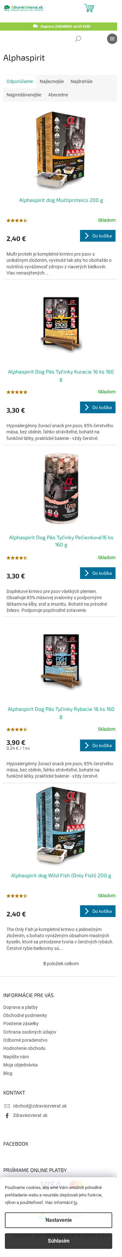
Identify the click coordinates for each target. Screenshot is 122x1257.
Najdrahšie (81, 81)
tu (75, 1202)
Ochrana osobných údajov (29, 1032)
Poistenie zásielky (21, 1023)
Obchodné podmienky (25, 1015)
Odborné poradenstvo (25, 1040)
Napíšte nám (16, 1056)
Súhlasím (59, 1241)
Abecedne (58, 94)
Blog (7, 1073)
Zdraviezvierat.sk (30, 1115)
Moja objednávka (20, 1064)
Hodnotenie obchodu (24, 1048)
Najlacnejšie (52, 81)
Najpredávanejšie (24, 94)
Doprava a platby (20, 1007)
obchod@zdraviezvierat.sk (40, 1106)
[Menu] (112, 38)
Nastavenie (59, 1220)
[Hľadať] (78, 38)
